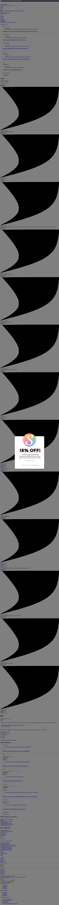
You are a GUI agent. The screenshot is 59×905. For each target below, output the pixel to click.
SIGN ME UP (30, 463)
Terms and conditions (35, 465)
